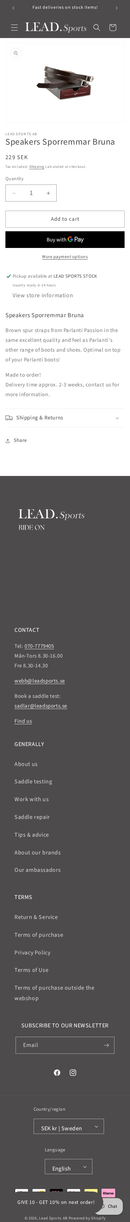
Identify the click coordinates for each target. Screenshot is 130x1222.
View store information (43, 295)
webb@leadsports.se (39, 681)
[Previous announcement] (13, 8)
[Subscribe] (106, 1045)
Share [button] (20, 440)
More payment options (65, 257)
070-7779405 (39, 646)
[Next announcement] (117, 8)
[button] (14, 28)
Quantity (14, 178)
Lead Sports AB (53, 1218)
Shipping (36, 166)
